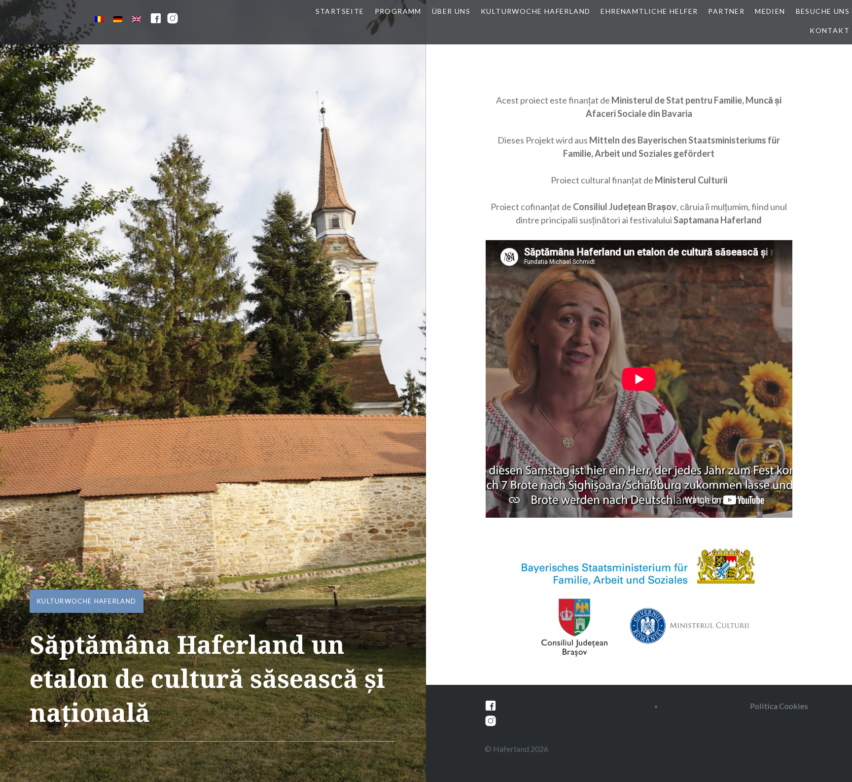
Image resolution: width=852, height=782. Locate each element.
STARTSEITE (340, 11)
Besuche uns (823, 11)
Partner (726, 11)
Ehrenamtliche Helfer (649, 11)
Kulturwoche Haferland (535, 11)
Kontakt (830, 30)
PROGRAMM (398, 11)
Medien (770, 11)
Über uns (451, 11)
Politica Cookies (779, 706)
